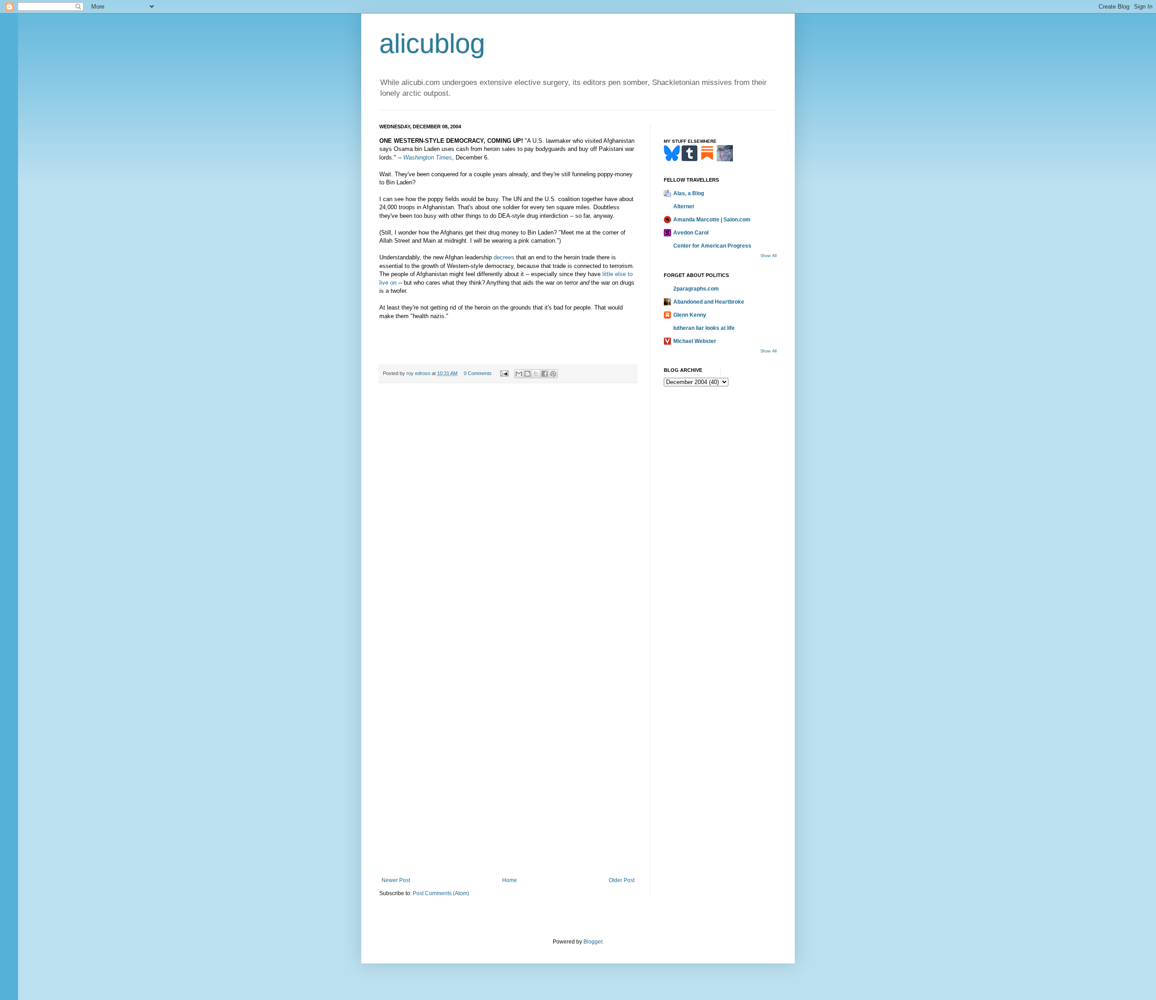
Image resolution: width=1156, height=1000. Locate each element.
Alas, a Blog (688, 193)
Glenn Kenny (689, 315)
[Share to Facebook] (544, 373)
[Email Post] (504, 373)
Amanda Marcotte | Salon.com (711, 219)
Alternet (683, 206)
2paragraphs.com (696, 289)
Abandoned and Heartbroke (708, 302)
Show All (768, 256)
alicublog (432, 43)
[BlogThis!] (527, 373)
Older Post (621, 880)
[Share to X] (536, 373)
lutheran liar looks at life (704, 328)
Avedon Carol (691, 233)
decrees (504, 257)
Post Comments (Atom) (441, 893)
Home (509, 880)
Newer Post (396, 880)
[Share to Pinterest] (553, 373)
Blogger (592, 942)
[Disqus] (508, 515)
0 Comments (478, 373)
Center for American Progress (712, 246)
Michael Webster (694, 341)
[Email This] (518, 373)
